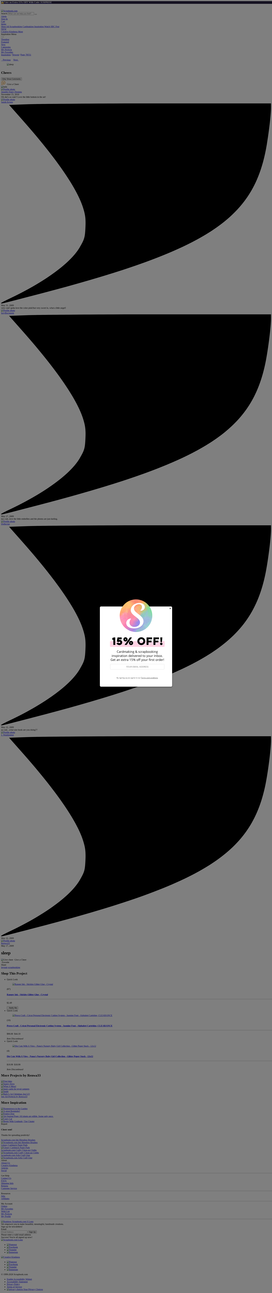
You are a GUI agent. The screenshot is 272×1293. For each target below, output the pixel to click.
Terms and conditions (149, 678)
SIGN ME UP (137, 673)
